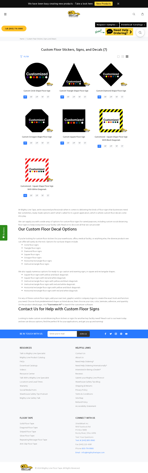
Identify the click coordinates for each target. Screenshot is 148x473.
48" (25, 96)
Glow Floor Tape (27, 436)
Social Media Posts (28, 390)
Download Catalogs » (133, 25)
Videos (23, 369)
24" (37, 96)
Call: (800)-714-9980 (14, 28)
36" (31, 96)
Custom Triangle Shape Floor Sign (74, 91)
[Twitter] (111, 334)
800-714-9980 (88, 448)
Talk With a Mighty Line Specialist (34, 378)
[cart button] (142, 14)
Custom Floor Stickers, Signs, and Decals (41, 39)
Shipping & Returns (83, 386)
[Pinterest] (121, 334)
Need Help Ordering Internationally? (91, 365)
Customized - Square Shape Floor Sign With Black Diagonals (111, 138)
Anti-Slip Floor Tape (28, 444)
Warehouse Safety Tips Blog (87, 382)
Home (22, 39)
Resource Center (27, 374)
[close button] (118, 4)
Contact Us (80, 353)
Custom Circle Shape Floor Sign (37, 91)
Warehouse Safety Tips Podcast (34, 394)
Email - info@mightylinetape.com (89, 452)
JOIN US (83, 334)
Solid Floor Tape (27, 423)
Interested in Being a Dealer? (88, 369)
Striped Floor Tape (28, 431)
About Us (79, 357)
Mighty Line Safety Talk (30, 398)
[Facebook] (105, 334)
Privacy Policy (81, 390)
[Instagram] (116, 334)
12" (48, 96)
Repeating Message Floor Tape (33, 440)
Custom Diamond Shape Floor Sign (111, 91)
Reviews (79, 374)
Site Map (79, 398)
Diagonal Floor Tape (29, 427)
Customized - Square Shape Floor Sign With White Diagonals (37, 188)
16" (42, 96)
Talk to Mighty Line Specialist (32, 353)
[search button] (135, 14)
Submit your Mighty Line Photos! (89, 378)
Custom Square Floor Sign (74, 137)
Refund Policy (81, 402)
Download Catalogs (28, 365)
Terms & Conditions (84, 394)
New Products (103, 4)
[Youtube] (126, 334)
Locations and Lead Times (31, 382)
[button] (140, 32)
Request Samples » (107, 25)
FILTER (26, 56)
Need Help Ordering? (84, 361)
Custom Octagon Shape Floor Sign (37, 137)
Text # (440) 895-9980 (85, 440)
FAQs (22, 361)
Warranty (24, 386)
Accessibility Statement (85, 406)
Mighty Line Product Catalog (32, 357)
